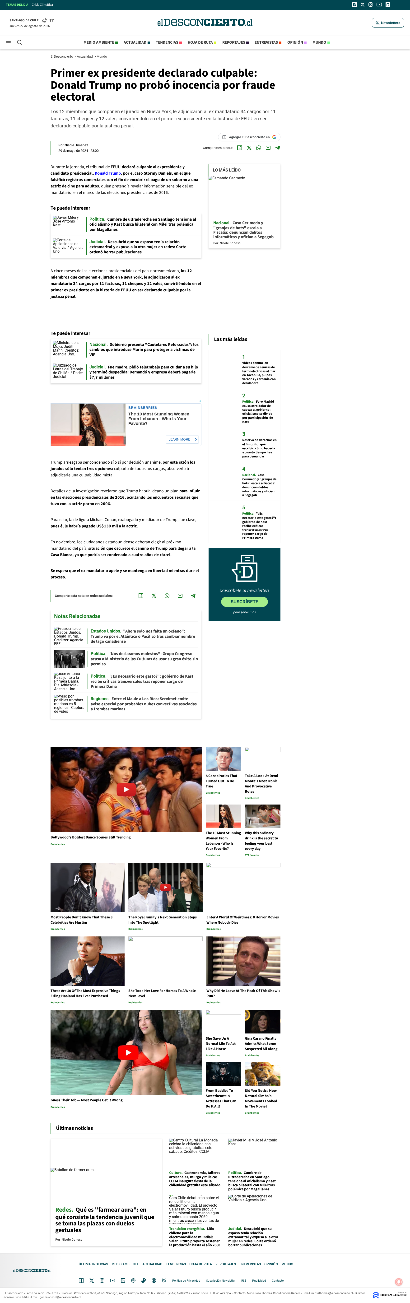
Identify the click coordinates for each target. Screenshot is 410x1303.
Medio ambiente (99, 42)
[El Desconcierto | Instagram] (370, 4)
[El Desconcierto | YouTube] (379, 4)
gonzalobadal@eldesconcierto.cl (60, 1297)
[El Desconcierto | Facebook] (354, 4)
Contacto (278, 1280)
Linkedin (123, 1280)
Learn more (179, 439)
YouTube (112, 1280)
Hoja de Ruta (200, 42)
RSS (243, 1280)
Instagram (102, 1280)
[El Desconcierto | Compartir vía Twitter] (249, 148)
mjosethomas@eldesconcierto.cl (332, 1293)
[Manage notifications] (399, 1282)
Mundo (319, 42)
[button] (388, 23)
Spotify (133, 1280)
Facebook (81, 1280)
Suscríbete (244, 602)
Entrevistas (266, 42)
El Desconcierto (62, 56)
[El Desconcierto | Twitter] (362, 4)
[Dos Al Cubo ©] (389, 1297)
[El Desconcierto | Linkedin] (388, 4)
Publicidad (259, 1280)
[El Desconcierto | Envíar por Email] (268, 148)
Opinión (295, 42)
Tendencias (167, 42)
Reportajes (233, 42)
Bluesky (164, 1280)
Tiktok (143, 1280)
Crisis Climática (42, 4)
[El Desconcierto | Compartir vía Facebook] (239, 148)
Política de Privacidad (186, 1280)
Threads (154, 1280)
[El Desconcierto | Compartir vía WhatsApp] (258, 148)
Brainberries (142, 408)
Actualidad (135, 42)
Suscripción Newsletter (220, 1280)
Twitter (91, 1280)
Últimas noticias (93, 1264)
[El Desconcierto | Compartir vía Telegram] (277, 148)
